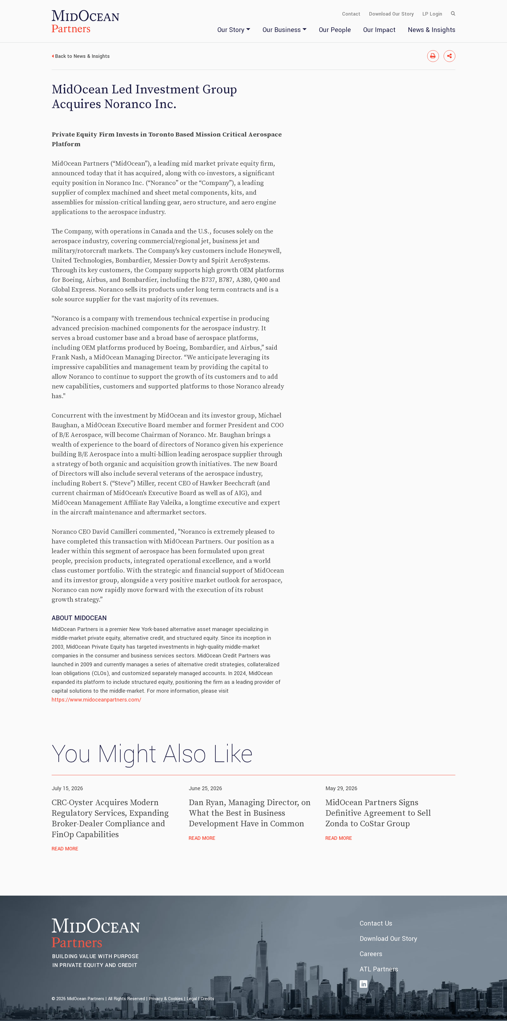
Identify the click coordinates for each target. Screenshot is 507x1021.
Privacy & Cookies (166, 999)
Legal (192, 999)
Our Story (230, 30)
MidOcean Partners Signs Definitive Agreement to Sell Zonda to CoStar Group (378, 813)
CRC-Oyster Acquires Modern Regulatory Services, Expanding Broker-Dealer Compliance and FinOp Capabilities (110, 819)
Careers (371, 954)
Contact (351, 14)
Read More (65, 848)
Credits (207, 999)
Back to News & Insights (82, 56)
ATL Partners (379, 969)
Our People (335, 30)
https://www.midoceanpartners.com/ (96, 700)
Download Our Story (391, 14)
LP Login (432, 14)
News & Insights (431, 30)
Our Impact (379, 30)
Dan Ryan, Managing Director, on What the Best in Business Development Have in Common (250, 813)
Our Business (282, 30)
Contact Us (376, 923)
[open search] (453, 14)
